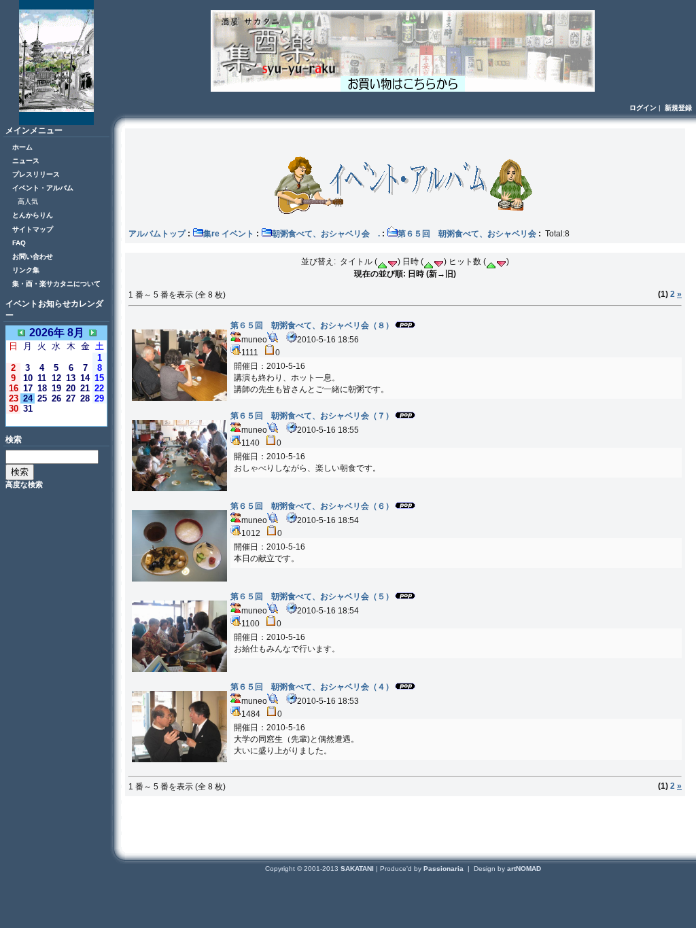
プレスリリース (36, 174)
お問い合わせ (32, 256)
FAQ (19, 243)
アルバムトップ (157, 233)
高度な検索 (24, 484)
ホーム (22, 147)
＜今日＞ (56, 419)
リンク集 (25, 270)
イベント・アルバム (42, 188)
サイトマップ (32, 229)
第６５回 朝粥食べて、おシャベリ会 (467, 233)
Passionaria (444, 868)
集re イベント (228, 233)
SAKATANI (358, 868)
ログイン (643, 107)
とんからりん (32, 215)
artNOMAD (524, 868)
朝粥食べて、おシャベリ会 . (326, 233)
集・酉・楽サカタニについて (56, 283)
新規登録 (678, 107)
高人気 (28, 201)
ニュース (25, 160)
